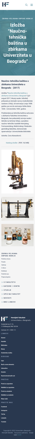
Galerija (3, 265)
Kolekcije (4, 271)
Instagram (4, 410)
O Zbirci (3, 268)
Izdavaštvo (4, 368)
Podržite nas (5, 274)
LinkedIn (3, 418)
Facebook (4, 406)
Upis (2, 360)
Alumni (3, 337)
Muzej (3, 349)
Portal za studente (6, 391)
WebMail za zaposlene (7, 387)
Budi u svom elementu (7, 364)
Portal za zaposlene (7, 383)
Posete (3, 262)
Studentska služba (6, 353)
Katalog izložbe (11, 143)
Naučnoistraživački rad (8, 376)
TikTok (3, 414)
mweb (19, 435)
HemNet (3, 341)
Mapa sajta (4, 399)
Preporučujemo (5, 277)
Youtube (3, 422)
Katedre (3, 372)
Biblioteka (4, 345)
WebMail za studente (7, 395)
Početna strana (5, 259)
